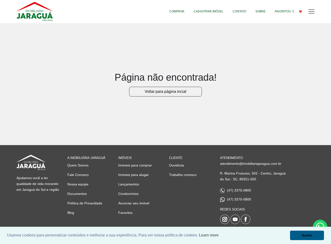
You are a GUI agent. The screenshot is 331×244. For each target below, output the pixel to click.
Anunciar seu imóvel (133, 203)
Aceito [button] (307, 235)
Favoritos (125, 213)
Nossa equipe (77, 184)
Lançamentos (128, 184)
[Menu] (311, 12)
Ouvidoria (176, 165)
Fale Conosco (78, 175)
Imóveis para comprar (135, 165)
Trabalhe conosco (183, 175)
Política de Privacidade (84, 203)
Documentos (77, 194)
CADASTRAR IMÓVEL (208, 11)
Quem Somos (77, 165)
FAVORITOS (284, 11)
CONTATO (239, 11)
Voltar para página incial (165, 91)
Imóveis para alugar (133, 175)
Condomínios (128, 194)
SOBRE (260, 11)
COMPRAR (176, 11)
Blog (70, 213)
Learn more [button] (209, 235)
